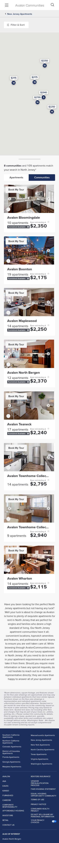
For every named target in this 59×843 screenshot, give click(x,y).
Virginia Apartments (39, 759)
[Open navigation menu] (6, 5)
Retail (5, 820)
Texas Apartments (39, 754)
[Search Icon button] (52, 5)
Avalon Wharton (19, 578)
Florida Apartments (10, 757)
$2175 (35, 77)
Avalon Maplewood (22, 320)
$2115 (13, 77)
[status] (28, 227)
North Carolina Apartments (42, 749)
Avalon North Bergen (23, 372)
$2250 (52, 106)
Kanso (5, 790)
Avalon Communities (29, 5)
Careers (6, 800)
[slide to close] (30, 159)
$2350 (44, 60)
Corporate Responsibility (9, 806)
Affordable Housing (13, 810)
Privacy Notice (38, 804)
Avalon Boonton (19, 269)
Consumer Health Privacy (40, 810)
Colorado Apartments (11, 746)
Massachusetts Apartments (43, 735)
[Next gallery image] (48, 198)
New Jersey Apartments (19, 14)
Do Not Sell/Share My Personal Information (42, 815)
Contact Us (8, 824)
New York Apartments (40, 744)
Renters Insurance (40, 776)
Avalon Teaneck (19, 424)
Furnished (7, 795)
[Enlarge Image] (8, 209)
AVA (4, 781)
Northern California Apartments (10, 742)
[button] (29, 199)
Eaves (5, 785)
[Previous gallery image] (9, 198)
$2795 (37, 97)
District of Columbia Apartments (11, 752)
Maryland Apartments (11, 766)
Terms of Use (37, 799)
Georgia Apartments (11, 761)
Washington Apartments (41, 763)
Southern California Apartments (10, 736)
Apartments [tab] (16, 177)
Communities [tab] (42, 177)
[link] (16, 189)
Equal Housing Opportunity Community (43, 795)
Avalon (6, 776)
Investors (7, 815)
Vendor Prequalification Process (40, 783)
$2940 (43, 92)
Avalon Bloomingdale (23, 217)
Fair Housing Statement (43, 789)
